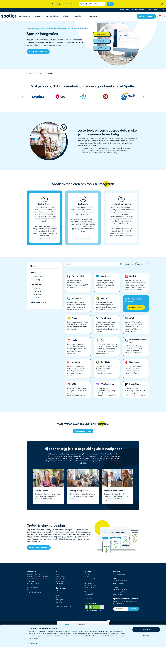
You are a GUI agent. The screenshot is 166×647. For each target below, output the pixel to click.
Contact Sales (124, 9)
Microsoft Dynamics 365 (136, 346)
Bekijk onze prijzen (33, 587)
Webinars (59, 602)
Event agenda (60, 600)
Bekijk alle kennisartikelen (64, 606)
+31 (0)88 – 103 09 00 (120, 581)
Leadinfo (136, 282)
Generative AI (60, 579)
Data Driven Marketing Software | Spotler (8, 16)
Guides (58, 595)
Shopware (78, 303)
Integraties (30, 581)
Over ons (87, 574)
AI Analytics (59, 583)
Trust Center (88, 598)
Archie (78, 324)
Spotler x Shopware (90, 587)
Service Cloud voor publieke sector (38, 579)
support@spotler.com (120, 592)
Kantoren (87, 576)
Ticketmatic (107, 324)
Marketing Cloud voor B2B (35, 574)
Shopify (107, 303)
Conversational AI (61, 576)
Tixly (107, 346)
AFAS (136, 324)
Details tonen (33, 643)
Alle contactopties (119, 574)
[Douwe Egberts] (83, 96)
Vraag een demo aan (33, 590)
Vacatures (88, 594)
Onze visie (59, 574)
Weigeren (146, 636)
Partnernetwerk (89, 583)
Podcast (58, 597)
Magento (78, 368)
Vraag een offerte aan (34, 592)
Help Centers (152, 9)
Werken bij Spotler (90, 592)
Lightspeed (136, 368)
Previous (22, 97)
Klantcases (59, 593)
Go (110, 4)
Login (163, 9)
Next (143, 97)
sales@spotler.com (119, 583)
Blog (57, 590)
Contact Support (138, 9)
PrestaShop (136, 389)
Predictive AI (60, 581)
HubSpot (78, 346)
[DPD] (38, 96)
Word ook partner (90, 585)
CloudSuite (107, 368)
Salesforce (107, 282)
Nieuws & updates (90, 579)
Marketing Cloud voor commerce (37, 576)
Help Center (73, 498)
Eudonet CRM (78, 282)
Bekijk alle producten (33, 583)
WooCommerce (107, 389)
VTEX (78, 389)
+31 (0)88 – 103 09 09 (120, 589)
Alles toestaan (146, 629)
